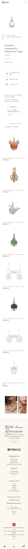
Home (2, 35)
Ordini (14, 484)
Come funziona (14, 471)
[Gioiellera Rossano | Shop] (5, 2)
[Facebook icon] (14, 539)
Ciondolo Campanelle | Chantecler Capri (13, 158)
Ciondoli (15, 110)
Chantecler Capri (8, 62)
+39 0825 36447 (14, 500)
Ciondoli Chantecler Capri (13, 111)
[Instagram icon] (13, 539)
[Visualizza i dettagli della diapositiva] (9, 404)
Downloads (14, 485)
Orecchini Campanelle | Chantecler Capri (13, 286)
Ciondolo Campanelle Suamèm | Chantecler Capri (14, 383)
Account (14, 489)
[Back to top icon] (14, 524)
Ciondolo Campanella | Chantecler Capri (13, 254)
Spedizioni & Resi (14, 462)
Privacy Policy (14, 461)
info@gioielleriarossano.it (14, 503)
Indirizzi (14, 487)
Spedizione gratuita (14, 473)
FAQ (14, 475)
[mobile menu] (26, 2)
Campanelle (12, 107)
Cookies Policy (14, 459)
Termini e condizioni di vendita (14, 464)
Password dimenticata (14, 491)
